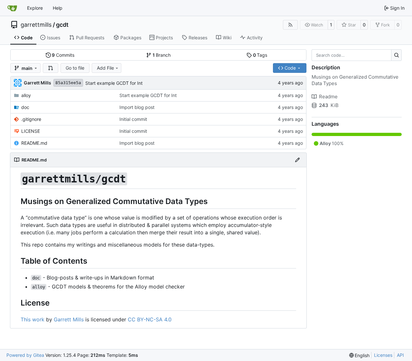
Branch (162, 55)
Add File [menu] (105, 68)
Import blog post (136, 107)
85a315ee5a (68, 82)
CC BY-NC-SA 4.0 (150, 319)
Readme (328, 96)
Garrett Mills (69, 319)
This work (32, 319)
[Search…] (396, 55)
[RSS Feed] (290, 25)
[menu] (359, 355)
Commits (63, 55)
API (400, 355)
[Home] (12, 8)
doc (25, 107)
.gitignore (31, 119)
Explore (35, 8)
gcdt (62, 25)
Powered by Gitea (25, 355)
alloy (26, 95)
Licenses (383, 355)
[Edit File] (297, 160)
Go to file (75, 68)
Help (57, 8)
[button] (50, 68)
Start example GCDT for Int (114, 83)
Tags (260, 55)
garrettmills (36, 25)
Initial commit (133, 119)
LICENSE (30, 131)
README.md (34, 143)
